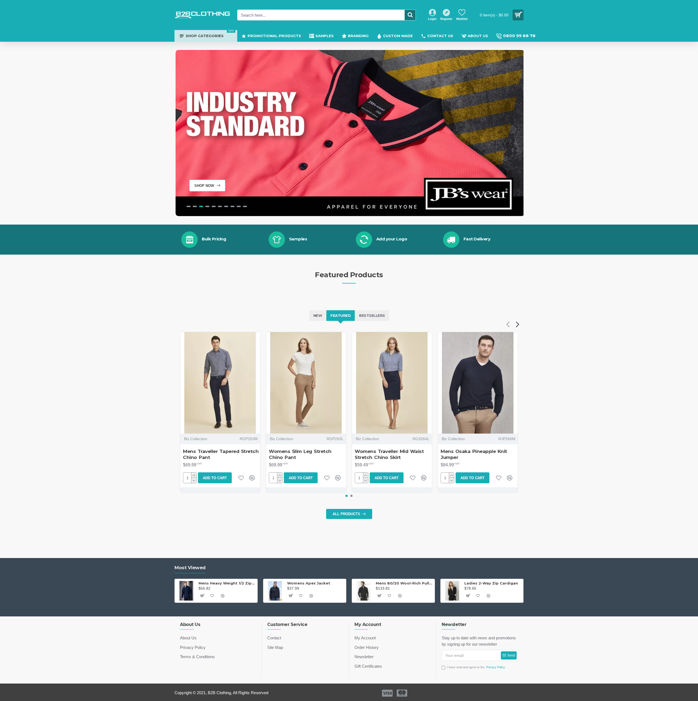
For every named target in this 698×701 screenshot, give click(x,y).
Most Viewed (190, 567)
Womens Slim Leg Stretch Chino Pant (300, 454)
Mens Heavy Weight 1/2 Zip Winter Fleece (226, 583)
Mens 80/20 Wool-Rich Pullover (404, 583)
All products (346, 514)
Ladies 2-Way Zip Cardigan (491, 583)
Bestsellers (372, 315)
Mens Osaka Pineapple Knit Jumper (474, 454)
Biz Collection (195, 439)
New (317, 315)
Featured (340, 315)
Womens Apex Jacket (308, 583)
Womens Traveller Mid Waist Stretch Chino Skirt (389, 454)
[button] (508, 324)
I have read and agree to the (476, 667)
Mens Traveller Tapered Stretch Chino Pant (220, 454)
